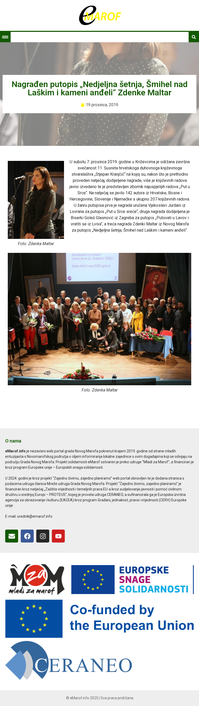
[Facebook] (27, 536)
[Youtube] (58, 536)
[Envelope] (11, 536)
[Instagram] (42, 536)
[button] (5, 37)
